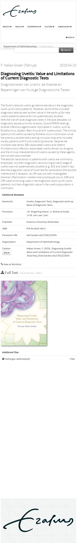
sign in (71, 37)
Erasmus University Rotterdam (43, 222)
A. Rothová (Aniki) (59, 211)
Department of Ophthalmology (20, 46)
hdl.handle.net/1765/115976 (42, 235)
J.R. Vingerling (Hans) (38, 211)
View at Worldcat (12, 264)
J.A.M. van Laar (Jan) (37, 215)
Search (67, 50)
